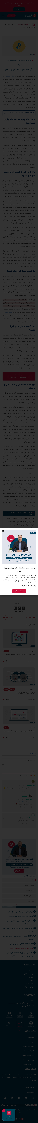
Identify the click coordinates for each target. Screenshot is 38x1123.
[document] (19, 561)
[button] (2, 530)
